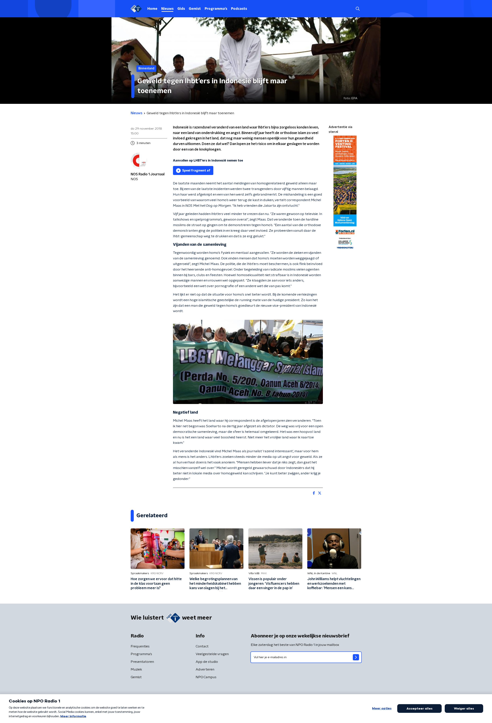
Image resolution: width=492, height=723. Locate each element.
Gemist (195, 9)
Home (152, 9)
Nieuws (167, 9)
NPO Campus (206, 677)
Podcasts (239, 9)
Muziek (136, 669)
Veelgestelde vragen (212, 654)
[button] (357, 8)
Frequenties (140, 646)
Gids (181, 9)
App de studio (207, 662)
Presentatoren (142, 662)
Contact (202, 646)
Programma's (216, 9)
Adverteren (205, 669)
